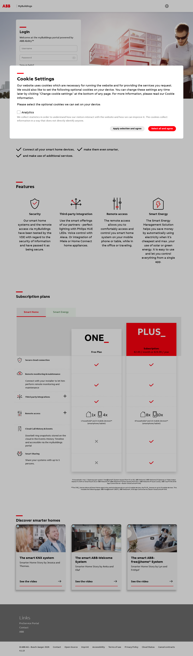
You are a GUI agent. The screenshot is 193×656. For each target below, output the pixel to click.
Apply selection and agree (127, 128)
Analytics (28, 112)
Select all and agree (162, 128)
